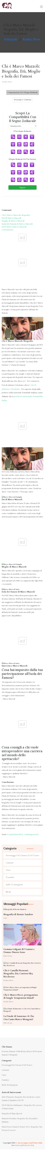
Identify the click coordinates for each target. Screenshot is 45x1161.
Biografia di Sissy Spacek (12, 1113)
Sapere (22, 187)
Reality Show (31, 39)
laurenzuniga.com (24, 1143)
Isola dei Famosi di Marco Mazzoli (17, 224)
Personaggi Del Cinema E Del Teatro (22, 855)
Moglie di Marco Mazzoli (13, 221)
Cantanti (9, 862)
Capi (5, 918)
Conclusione (7, 229)
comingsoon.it (31, 834)
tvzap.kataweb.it (15, 834)
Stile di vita (7, 956)
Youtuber (10, 877)
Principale (11, 39)
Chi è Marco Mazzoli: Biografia (16, 215)
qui (24, 381)
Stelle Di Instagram (14, 884)
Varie (8, 870)
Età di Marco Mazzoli (11, 218)
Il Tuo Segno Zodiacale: (23, 131)
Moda (8, 891)
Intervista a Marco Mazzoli (14, 227)
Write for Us (28, 1145)
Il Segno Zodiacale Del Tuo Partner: (22, 159)
